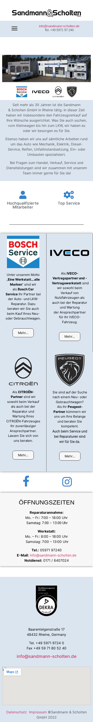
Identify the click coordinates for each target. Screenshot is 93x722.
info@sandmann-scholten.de (59, 26)
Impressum (38, 712)
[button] (14, 28)
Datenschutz (17, 712)
